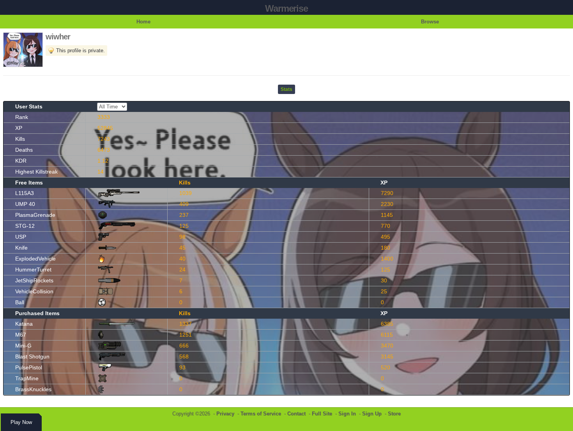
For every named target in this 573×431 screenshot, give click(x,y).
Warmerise (286, 8)
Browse (430, 22)
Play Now (21, 422)
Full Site (322, 414)
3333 (103, 117)
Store (394, 414)
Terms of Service (261, 414)
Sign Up (372, 414)
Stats (286, 89)
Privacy (225, 414)
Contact (296, 414)
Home (143, 22)
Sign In (347, 414)
